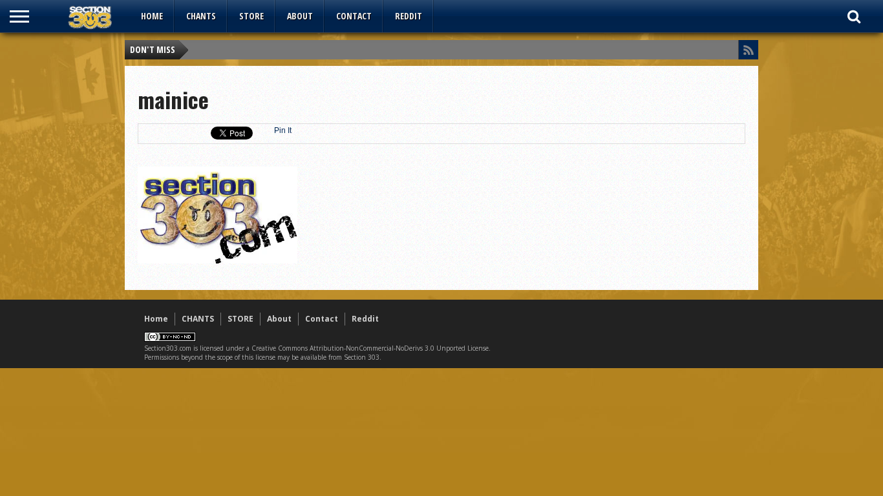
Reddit (408, 16)
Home (152, 16)
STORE (251, 16)
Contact (354, 16)
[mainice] (217, 260)
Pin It (283, 130)
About (300, 16)
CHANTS (201, 16)
